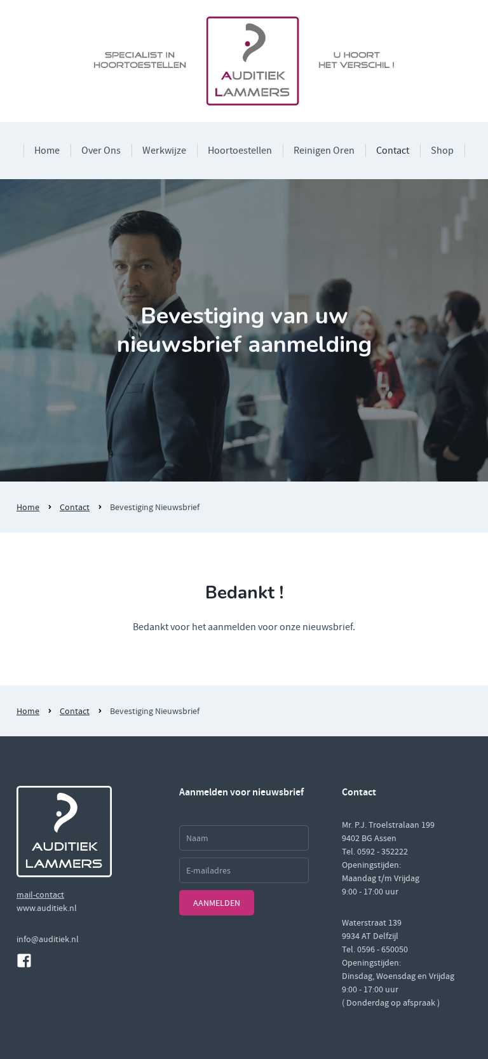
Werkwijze (164, 150)
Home (47, 150)
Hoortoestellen (240, 150)
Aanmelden (216, 902)
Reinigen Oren (324, 150)
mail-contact (40, 894)
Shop (442, 150)
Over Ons (101, 150)
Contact (392, 150)
